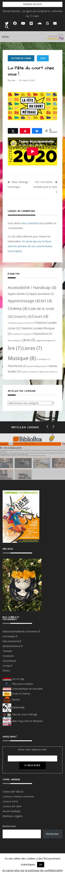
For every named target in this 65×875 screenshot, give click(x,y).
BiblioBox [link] (32, 457)
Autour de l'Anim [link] (21, 58)
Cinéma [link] (17, 308)
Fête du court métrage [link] (24, 714)
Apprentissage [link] (24, 300)
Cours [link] (40, 316)
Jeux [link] (29, 339)
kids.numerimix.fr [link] (12, 641)
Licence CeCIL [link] (10, 801)
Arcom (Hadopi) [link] (11, 811)
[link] (7, 23)
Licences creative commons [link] (19, 796)
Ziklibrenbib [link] (18, 707)
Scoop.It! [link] (7, 665)
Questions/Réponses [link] (37, 366)
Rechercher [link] (52, 834)
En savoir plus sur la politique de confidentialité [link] (32, 870)
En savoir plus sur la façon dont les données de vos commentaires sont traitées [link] (30, 246)
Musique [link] (22, 358)
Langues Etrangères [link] (45, 340)
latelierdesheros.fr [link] (13, 646)
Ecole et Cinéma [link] (20, 693)
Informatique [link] (15, 340)
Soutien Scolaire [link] (30, 372)
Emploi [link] (28, 334)
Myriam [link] (11, 80)
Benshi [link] (15, 699)
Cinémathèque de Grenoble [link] (27, 688)
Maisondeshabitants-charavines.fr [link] (21, 631)
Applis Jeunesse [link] (41, 294)
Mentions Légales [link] (13, 816)
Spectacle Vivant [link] (48, 372)
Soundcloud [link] (9, 660)
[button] (5, 37)
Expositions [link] (42, 334)
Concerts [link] (21, 316)
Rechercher (9, 826)
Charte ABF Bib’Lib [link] (13, 791)
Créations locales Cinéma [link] (20, 323)
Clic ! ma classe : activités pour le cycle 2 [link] (45, 186)
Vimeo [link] (6, 670)
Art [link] (46, 300)
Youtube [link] (7, 651)
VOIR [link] (42, 58)
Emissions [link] (17, 334)
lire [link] (14, 348)
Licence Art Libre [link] (12, 806)
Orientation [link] (43, 359)
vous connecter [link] (30, 223)
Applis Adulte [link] (18, 294)
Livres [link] (32, 348)
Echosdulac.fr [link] (10, 636)
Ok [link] (40, 864)
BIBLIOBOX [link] (25, 469)
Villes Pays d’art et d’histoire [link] (27, 721)
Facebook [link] (8, 656)
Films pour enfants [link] (22, 683)
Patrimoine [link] (17, 366)
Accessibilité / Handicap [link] (32, 287)
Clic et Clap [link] (17, 679)
